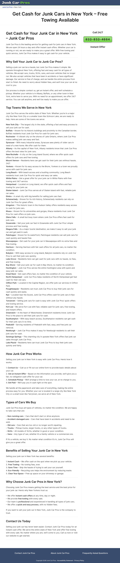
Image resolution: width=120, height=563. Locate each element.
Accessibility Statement (65, 560)
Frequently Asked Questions (95, 553)
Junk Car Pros (7, 7)
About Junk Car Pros (60, 553)
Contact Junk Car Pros (25, 553)
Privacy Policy (79, 560)
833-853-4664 (98, 39)
